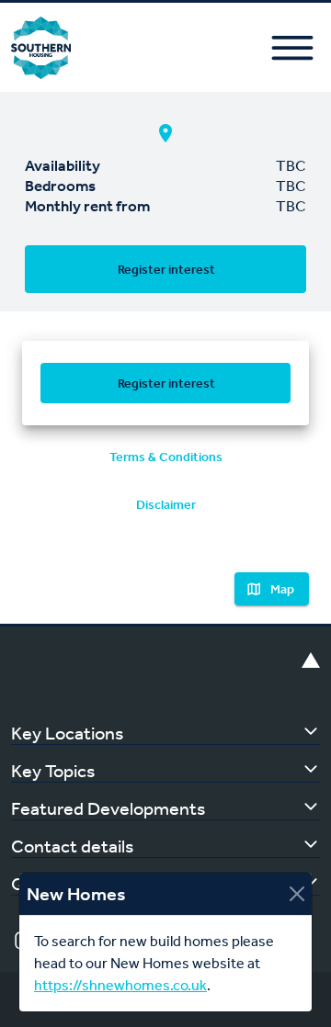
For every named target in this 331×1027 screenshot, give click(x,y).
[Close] (297, 893)
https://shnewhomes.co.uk (120, 985)
